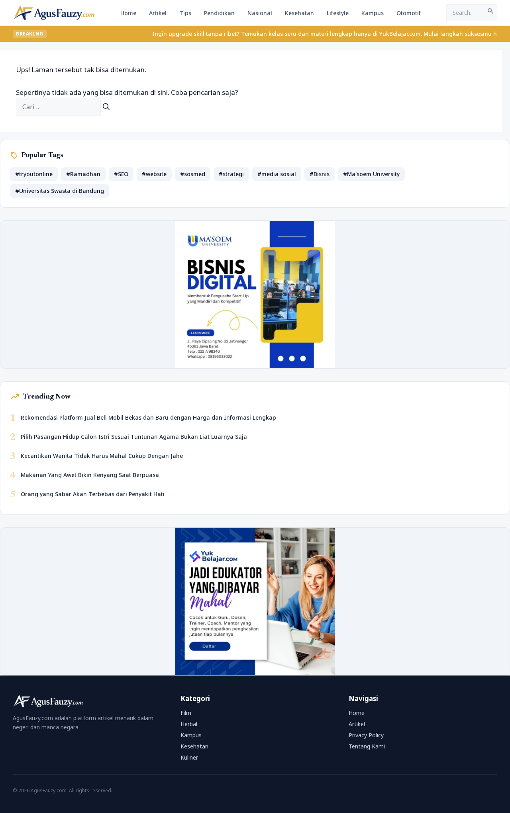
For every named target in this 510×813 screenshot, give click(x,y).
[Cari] (106, 106)
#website (154, 174)
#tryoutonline (34, 174)
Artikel (158, 13)
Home (128, 13)
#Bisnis (320, 174)
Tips (185, 13)
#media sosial (276, 174)
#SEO (121, 174)
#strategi (231, 174)
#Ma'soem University (371, 174)
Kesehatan (299, 13)
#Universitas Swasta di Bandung (59, 190)
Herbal (188, 724)
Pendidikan (219, 13)
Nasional (259, 13)
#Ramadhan (83, 174)
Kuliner (189, 757)
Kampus (372, 13)
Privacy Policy (366, 735)
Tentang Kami (367, 746)
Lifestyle (338, 13)
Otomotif (408, 13)
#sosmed (192, 174)
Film (185, 713)
